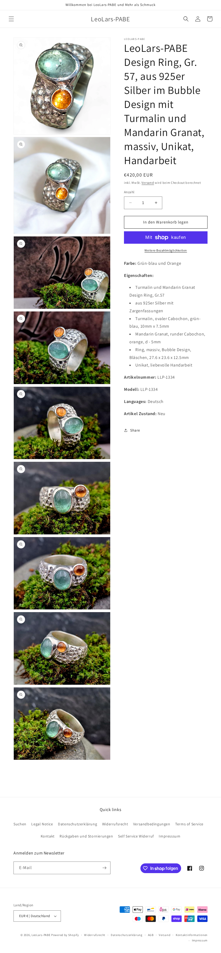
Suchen (19, 824)
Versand (147, 183)
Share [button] (135, 430)
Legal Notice (42, 824)
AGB (151, 935)
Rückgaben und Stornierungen (86, 836)
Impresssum (169, 836)
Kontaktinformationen (192, 935)
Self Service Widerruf (136, 836)
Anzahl (129, 192)
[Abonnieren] (104, 868)
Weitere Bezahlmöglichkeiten (165, 250)
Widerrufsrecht (115, 824)
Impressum (200, 940)
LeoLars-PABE (41, 935)
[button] (11, 19)
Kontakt (48, 836)
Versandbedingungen (151, 824)
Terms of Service (189, 824)
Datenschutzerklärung (77, 824)
